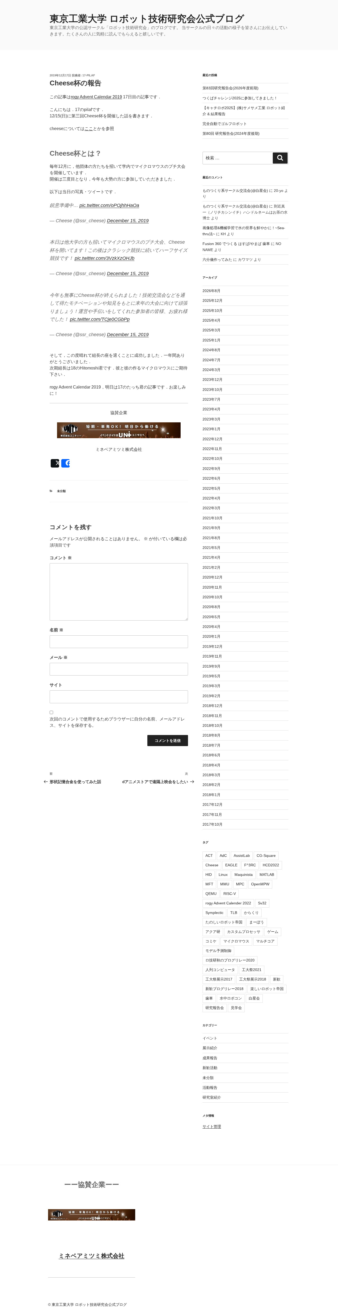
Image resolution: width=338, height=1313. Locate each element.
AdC (223, 855)
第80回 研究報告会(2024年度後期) (231, 133)
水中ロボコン (231, 998)
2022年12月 (213, 439)
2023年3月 (211, 419)
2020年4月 (211, 627)
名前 (56, 630)
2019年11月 (212, 656)
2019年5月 (211, 676)
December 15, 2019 (128, 220)
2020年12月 (213, 577)
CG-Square (266, 855)
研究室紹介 (212, 1097)
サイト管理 (212, 1126)
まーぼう (256, 922)
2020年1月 (211, 636)
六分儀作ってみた (217, 259)
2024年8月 (211, 350)
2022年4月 (211, 498)
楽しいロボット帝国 (267, 989)
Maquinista (243, 874)
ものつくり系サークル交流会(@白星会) (235, 190)
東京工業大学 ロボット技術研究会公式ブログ (147, 18)
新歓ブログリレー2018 (224, 989)
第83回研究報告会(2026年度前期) (231, 88)
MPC (240, 884)
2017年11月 (212, 814)
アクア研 (212, 932)
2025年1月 (211, 340)
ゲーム (272, 932)
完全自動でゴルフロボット (225, 124)
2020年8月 (211, 607)
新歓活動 (210, 1068)
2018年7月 (211, 745)
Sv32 (262, 903)
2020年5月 (211, 617)
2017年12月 (213, 804)
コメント (61, 558)
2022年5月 (211, 488)
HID (208, 874)
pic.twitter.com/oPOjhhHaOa (109, 205)
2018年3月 (211, 775)
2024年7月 (211, 360)
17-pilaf (88, 75)
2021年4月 (211, 557)
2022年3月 (211, 508)
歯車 (209, 998)
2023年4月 (211, 409)
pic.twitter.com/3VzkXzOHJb (104, 258)
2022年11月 (212, 449)
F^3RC (250, 865)
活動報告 (210, 1087)
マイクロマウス (236, 941)
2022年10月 (213, 458)
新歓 (276, 979)
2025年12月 (213, 300)
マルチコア (265, 941)
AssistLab (242, 855)
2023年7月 (211, 399)
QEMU (211, 893)
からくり (251, 912)
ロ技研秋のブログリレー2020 (230, 960)
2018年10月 (213, 725)
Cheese (211, 865)
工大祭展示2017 (218, 979)
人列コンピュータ (220, 970)
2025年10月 (213, 310)
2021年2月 (211, 567)
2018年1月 (211, 795)
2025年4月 (211, 320)
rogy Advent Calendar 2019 (96, 97)
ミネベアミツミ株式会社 (91, 1255)
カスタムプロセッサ (243, 932)
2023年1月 (211, 429)
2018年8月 (211, 735)
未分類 (61, 491)
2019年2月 (211, 696)
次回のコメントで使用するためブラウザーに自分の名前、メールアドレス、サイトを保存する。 (117, 722)
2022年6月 (211, 478)
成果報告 (210, 1058)
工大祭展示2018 (252, 979)
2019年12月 (213, 646)
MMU (224, 884)
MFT (209, 884)
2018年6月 (211, 755)
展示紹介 (210, 1048)
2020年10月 (213, 597)
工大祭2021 (251, 970)
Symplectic (214, 912)
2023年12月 (213, 379)
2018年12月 (213, 706)
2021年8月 (211, 538)
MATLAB (267, 874)
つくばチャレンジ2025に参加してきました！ (240, 98)
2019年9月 (211, 666)
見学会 (236, 1008)
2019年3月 (211, 686)
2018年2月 (211, 785)
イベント (210, 1038)
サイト (56, 685)
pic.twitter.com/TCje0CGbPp (100, 319)
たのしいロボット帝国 (223, 922)
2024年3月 (211, 370)
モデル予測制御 (218, 951)
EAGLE (231, 865)
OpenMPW (260, 884)
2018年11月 (212, 716)
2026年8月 (211, 291)
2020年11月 (212, 587)
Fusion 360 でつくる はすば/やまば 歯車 (236, 244)
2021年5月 (211, 547)
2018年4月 (211, 765)
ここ (88, 128)
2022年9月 (211, 468)
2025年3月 (211, 330)
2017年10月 (213, 824)
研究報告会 (214, 1008)
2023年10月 (213, 389)
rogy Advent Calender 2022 (228, 903)
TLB (233, 912)
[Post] (55, 463)
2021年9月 (211, 528)
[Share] (65, 463)
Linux (223, 874)
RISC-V (229, 893)
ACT (209, 855)
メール (59, 657)
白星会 (254, 998)
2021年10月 (213, 518)
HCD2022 (271, 865)
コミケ (211, 941)
